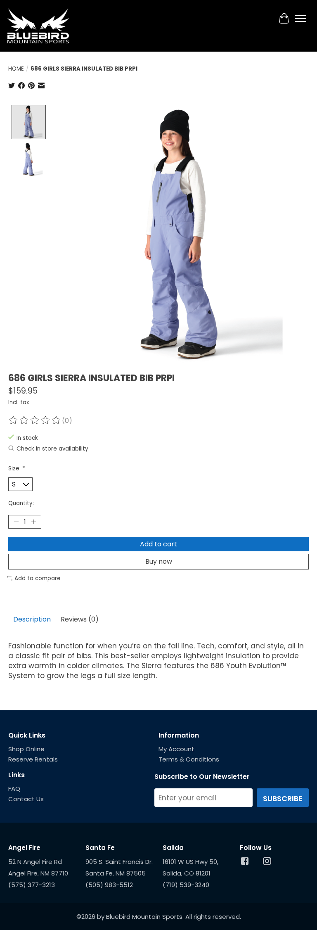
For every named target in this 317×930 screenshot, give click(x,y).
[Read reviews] (35, 420)
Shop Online (26, 749)
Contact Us (26, 799)
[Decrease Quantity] (16, 522)
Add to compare (37, 578)
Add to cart (158, 544)
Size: (16, 468)
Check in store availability (52, 449)
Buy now (158, 561)
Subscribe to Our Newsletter (202, 776)
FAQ (14, 788)
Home (16, 69)
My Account (176, 749)
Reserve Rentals (33, 759)
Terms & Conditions (188, 759)
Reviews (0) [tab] (80, 619)
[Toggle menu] (300, 18)
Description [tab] (32, 619)
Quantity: (21, 503)
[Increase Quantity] (33, 522)
